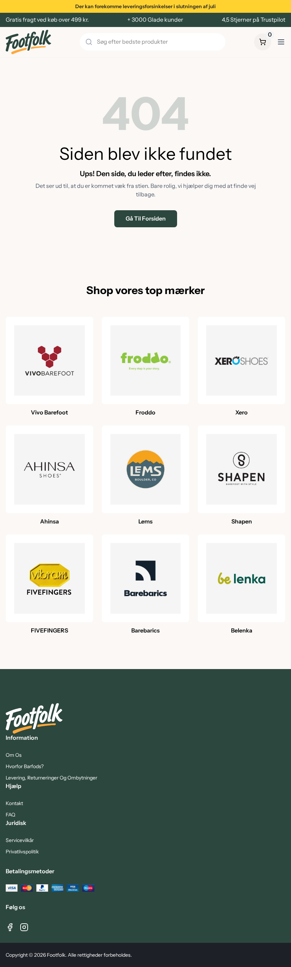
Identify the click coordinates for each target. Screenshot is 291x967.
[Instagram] (24, 927)
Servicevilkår (20, 840)
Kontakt (14, 803)
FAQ (10, 814)
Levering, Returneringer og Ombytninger (51, 778)
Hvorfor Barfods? (25, 766)
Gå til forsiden (146, 218)
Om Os (14, 755)
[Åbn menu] (281, 42)
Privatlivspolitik (22, 851)
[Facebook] (10, 927)
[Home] (28, 42)
